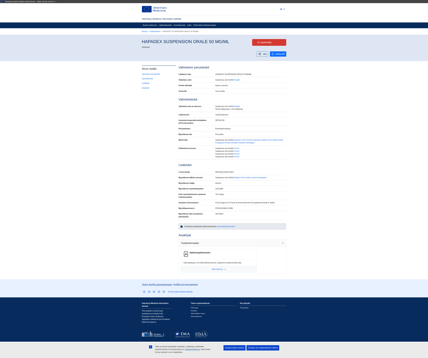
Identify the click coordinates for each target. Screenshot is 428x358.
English (237, 80)
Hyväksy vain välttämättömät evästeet (263, 348)
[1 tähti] (144, 291)
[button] (262, 54)
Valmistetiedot (147, 79)
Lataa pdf (280, 54)
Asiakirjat (145, 88)
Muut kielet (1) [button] (217, 269)
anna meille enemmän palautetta (181, 291)
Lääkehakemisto (165, 25)
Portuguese (219, 143)
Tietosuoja (194, 308)
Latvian (254, 177)
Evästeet (194, 311)
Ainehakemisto (179, 25)
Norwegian (250, 143)
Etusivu (145, 31)
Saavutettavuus (196, 316)
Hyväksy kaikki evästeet (234, 348)
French (270, 140)
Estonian (256, 140)
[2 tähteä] (147, 291)
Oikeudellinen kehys (198, 313)
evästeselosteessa (192, 349)
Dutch (281, 140)
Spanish (237, 140)
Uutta (189, 25)
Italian (275, 140)
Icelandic (241, 143)
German (250, 140)
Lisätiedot (145, 83)
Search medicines (150, 25)
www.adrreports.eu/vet (226, 226)
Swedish (234, 143)
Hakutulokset (155, 31)
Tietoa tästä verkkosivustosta (204, 25)
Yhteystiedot (244, 308)
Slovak (227, 143)
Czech (243, 140)
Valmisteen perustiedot (151, 74)
